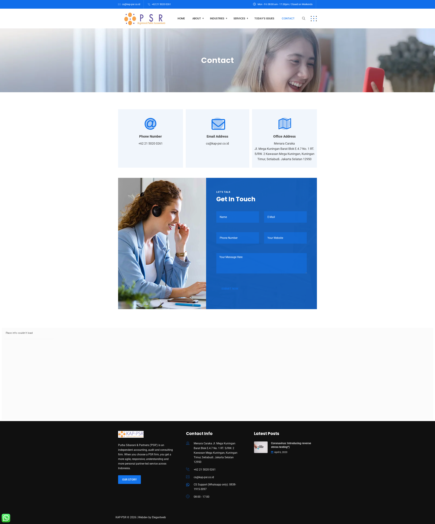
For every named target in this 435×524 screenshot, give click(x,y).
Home (181, 18)
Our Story (129, 479)
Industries (217, 18)
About (196, 18)
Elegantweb (159, 517)
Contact (288, 18)
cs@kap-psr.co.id (131, 4)
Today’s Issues (264, 18)
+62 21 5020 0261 (161, 4)
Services (239, 18)
